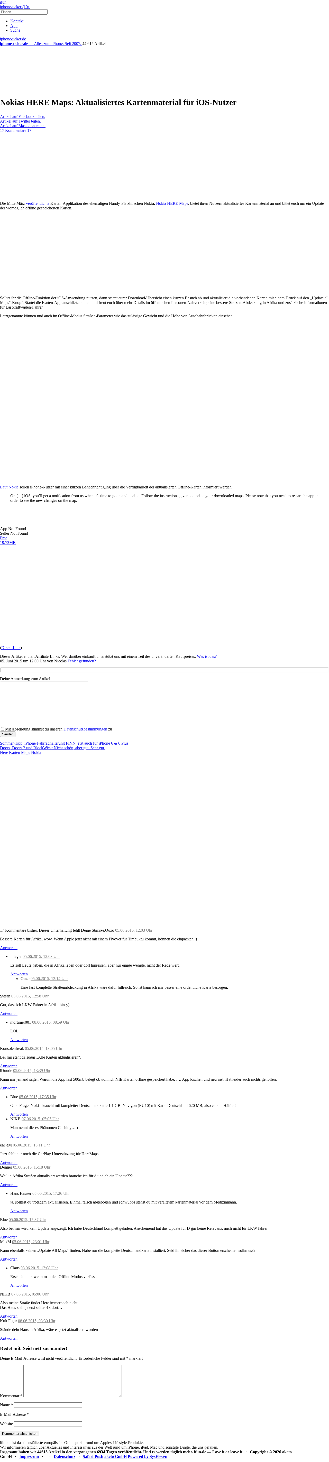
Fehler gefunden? (82, 661)
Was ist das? (207, 656)
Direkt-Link (11, 647)
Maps (25, 752)
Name (6, 1405)
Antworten (8, 948)
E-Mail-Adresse (14, 1414)
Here (4, 752)
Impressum (29, 1456)
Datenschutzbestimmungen (85, 729)
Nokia (36, 752)
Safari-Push (93, 1456)
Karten (14, 752)
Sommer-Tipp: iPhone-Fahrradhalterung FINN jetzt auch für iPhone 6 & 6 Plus (64, 743)
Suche (15, 30)
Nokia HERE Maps (172, 203)
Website (6, 1424)
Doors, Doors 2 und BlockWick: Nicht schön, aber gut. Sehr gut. (52, 748)
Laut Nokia (9, 487)
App (13, 25)
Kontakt (16, 21)
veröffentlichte (37, 203)
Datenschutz (64, 1456)
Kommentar (11, 1396)
